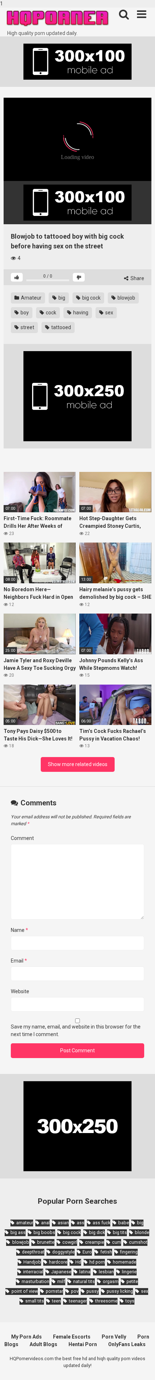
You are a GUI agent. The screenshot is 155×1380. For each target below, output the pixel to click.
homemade (124, 1262)
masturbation (35, 1281)
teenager (78, 1301)
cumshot (138, 1242)
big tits (120, 1232)
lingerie (129, 1271)
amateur (24, 1222)
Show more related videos (77, 764)
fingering (129, 1252)
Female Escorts (71, 1337)
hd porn (97, 1262)
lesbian (106, 1271)
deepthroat (33, 1252)
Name (19, 930)
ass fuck (101, 1222)
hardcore (58, 1262)
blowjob (125, 298)
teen (56, 1301)
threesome (106, 1301)
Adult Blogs (43, 1344)
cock (50, 312)
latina (84, 1271)
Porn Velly (114, 1337)
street (26, 327)
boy (24, 312)
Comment (22, 838)
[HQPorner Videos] (58, 19)
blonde (142, 1232)
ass (80, 1222)
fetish (106, 1252)
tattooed (60, 327)
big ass (18, 1232)
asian (63, 1222)
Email (19, 961)
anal (45, 1222)
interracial (33, 1271)
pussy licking (120, 1291)
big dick (97, 1232)
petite (132, 1281)
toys (129, 1301)
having (80, 312)
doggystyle (63, 1252)
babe (123, 1222)
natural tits (84, 1281)
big (61, 298)
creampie (94, 1242)
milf (61, 1281)
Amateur (30, 298)
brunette (45, 1242)
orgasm (111, 1281)
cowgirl (69, 1242)
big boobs (44, 1232)
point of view (24, 1291)
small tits (34, 1301)
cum (116, 1242)
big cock (91, 298)
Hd (78, 1262)
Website (20, 991)
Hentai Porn (82, 1344)
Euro (87, 1252)
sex (108, 312)
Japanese (61, 1271)
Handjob (32, 1262)
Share (136, 278)
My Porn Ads (26, 1337)
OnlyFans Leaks (127, 1344)
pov (75, 1291)
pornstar (54, 1291)
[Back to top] (141, 1367)
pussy (93, 1291)
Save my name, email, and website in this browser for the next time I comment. (76, 1030)
